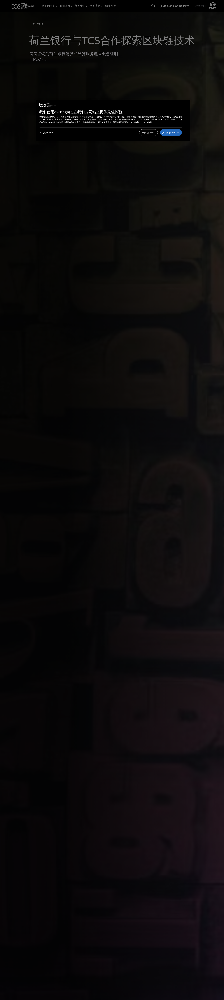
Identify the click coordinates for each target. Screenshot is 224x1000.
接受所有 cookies (170, 132)
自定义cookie (46, 132)
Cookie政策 (147, 122)
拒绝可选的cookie (148, 133)
